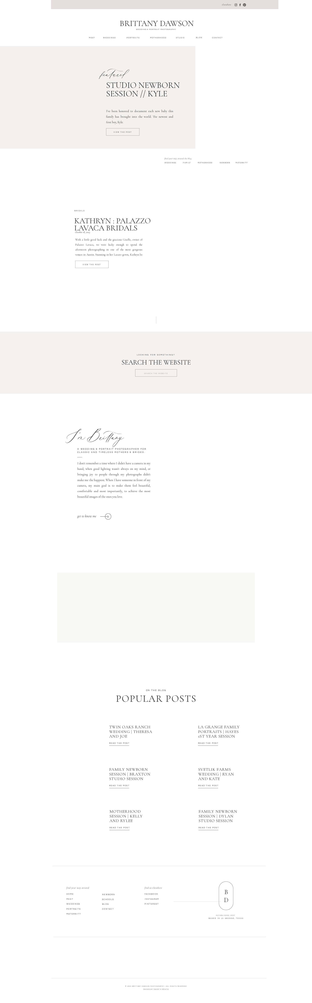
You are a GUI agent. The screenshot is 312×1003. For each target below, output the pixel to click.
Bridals (79, 211)
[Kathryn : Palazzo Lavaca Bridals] (200, 250)
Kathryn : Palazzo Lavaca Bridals (112, 224)
